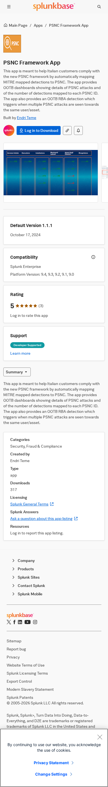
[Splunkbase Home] (54, 6)
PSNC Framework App (68, 25)
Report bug (16, 649)
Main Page (18, 25)
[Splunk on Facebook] (14, 622)
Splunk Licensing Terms (27, 673)
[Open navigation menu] (8, 6)
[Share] (67, 130)
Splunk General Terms (32, 504)
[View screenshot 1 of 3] (50, 173)
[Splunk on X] (9, 622)
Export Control (19, 681)
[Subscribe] (78, 130)
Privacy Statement (51, 762)
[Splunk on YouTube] (27, 622)
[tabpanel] (54, 461)
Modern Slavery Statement (30, 689)
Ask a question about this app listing (44, 518)
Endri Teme (26, 117)
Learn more (20, 353)
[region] (54, 758)
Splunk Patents (20, 697)
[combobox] (17, 371)
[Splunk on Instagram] (35, 622)
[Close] (99, 737)
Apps (38, 25)
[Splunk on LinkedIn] (20, 622)
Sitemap (14, 640)
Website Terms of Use (26, 665)
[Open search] (99, 6)
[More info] (93, 257)
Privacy (13, 657)
